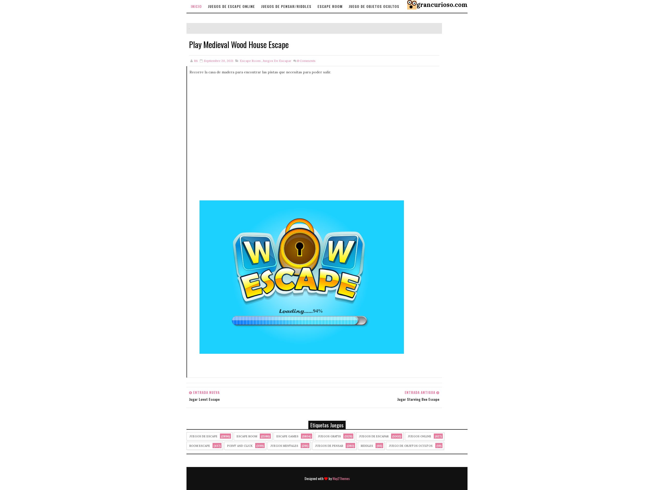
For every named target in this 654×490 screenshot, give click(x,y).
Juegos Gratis (329, 436)
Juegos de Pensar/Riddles (286, 6)
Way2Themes (341, 478)
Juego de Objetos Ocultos (411, 446)
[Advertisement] (314, 137)
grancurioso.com (442, 5)
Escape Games (287, 436)
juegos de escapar (277, 61)
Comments (306, 61)
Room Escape (199, 446)
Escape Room (330, 6)
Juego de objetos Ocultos (374, 6)
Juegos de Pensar (329, 446)
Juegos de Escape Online (231, 6)
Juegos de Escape (203, 436)
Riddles (367, 446)
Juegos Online (419, 436)
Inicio (196, 6)
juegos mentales (284, 446)
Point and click (240, 446)
